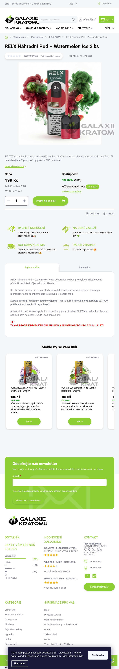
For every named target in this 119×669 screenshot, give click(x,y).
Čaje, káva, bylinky (13, 629)
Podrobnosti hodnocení (50, 56)
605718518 (95, 561)
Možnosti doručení (71, 192)
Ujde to (8, 562)
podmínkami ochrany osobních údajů (59, 491)
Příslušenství (11, 644)
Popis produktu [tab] (32, 267)
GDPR (47, 629)
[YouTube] (87, 575)
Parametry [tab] (84, 267)
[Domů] (8, 37)
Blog (7, 3)
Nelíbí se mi (10, 568)
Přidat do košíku (45, 200)
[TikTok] (94, 575)
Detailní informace (14, 167)
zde (81, 656)
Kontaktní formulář (99, 587)
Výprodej (9, 634)
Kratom (8, 639)
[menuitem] (13, 28)
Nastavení (19, 663)
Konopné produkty (14, 614)
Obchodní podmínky (41, 3)
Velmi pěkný (10, 556)
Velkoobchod (50, 634)
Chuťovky (9, 624)
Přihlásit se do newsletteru (28, 500)
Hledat (73, 19)
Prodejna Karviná (20, 3)
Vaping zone (11, 619)
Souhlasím (98, 655)
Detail (29, 421)
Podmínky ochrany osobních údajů (60, 624)
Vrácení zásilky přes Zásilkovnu (59, 644)
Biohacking (10, 610)
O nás (47, 639)
